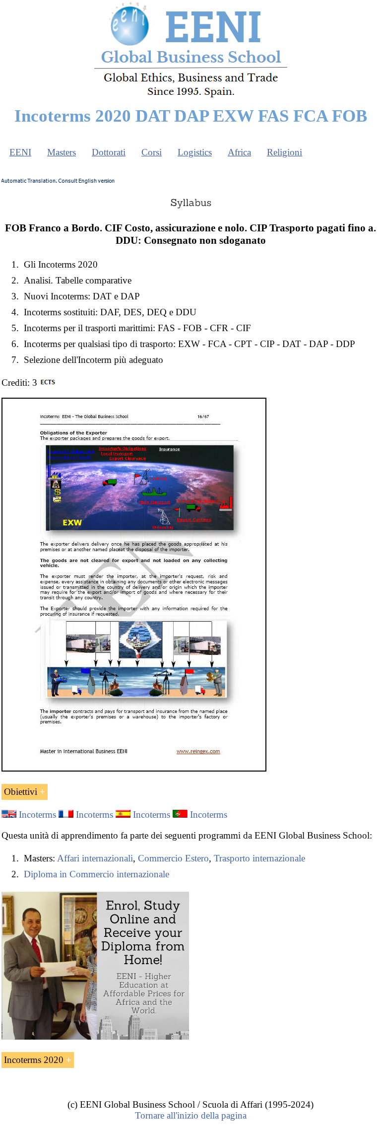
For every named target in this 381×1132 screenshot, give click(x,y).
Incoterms (37, 814)
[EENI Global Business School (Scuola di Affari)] (190, 96)
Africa (239, 152)
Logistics (195, 152)
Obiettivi (20, 791)
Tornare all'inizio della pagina (191, 1115)
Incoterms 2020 (34, 1060)
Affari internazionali (95, 858)
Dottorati (109, 152)
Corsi (151, 152)
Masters (61, 152)
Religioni (284, 152)
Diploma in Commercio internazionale (96, 874)
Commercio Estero (173, 858)
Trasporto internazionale (259, 858)
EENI (20, 152)
